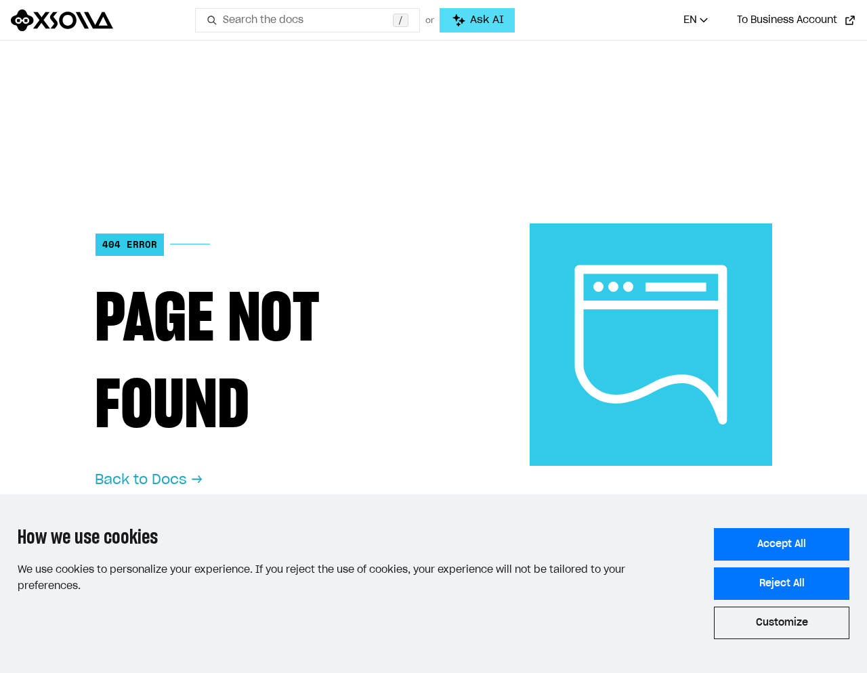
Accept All (781, 544)
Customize (782, 623)
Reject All (782, 583)
